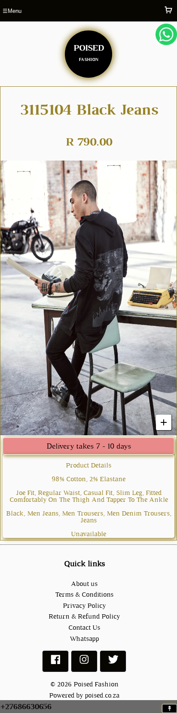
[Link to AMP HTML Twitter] (113, 663)
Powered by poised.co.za (84, 695)
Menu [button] (12, 11)
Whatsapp (84, 638)
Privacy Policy (84, 605)
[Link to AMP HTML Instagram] (84, 663)
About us (84, 584)
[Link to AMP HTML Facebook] (55, 663)
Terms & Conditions (84, 594)
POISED (88, 51)
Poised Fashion (96, 684)
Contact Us (84, 627)
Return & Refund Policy (84, 616)
